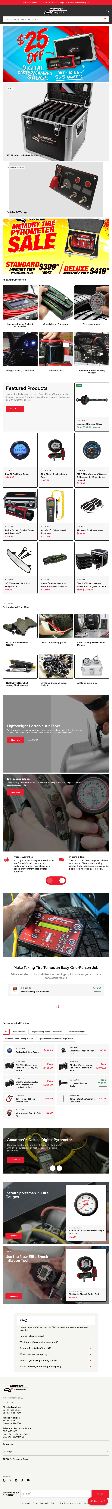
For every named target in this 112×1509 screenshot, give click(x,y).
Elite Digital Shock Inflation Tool (54, 475)
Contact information (41, 1503)
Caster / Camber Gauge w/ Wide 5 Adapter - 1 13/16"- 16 (54, 585)
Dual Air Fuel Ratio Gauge (17, 474)
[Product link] (92, 407)
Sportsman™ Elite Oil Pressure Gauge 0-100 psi (86, 1232)
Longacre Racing (15, 1398)
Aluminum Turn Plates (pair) (90, 530)
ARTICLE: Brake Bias (86, 683)
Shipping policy (85, 1503)
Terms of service (71, 1503)
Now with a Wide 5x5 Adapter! (77, 2)
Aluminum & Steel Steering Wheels (19, 1039)
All (6, 1032)
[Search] (105, 19)
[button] (4, 11)
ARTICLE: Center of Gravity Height (54, 684)
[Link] (56, 54)
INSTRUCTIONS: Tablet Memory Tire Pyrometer (16, 684)
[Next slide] (62, 880)
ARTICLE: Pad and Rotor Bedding (16, 643)
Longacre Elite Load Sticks (89, 424)
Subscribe (100, 1494)
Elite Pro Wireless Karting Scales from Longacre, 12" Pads (91, 585)
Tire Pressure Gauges (76, 1032)
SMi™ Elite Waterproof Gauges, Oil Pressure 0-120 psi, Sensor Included (92, 477)
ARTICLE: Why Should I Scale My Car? (91, 643)
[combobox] (56, 19)
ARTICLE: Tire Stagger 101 (54, 642)
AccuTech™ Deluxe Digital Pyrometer (53, 532)
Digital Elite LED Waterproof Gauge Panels (56, 1039)
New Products (19, 1032)
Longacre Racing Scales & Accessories (46, 1032)
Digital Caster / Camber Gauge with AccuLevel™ (19, 532)
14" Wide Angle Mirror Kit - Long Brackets (17, 585)
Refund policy (57, 1503)
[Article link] (20, 632)
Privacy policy (26, 1503)
